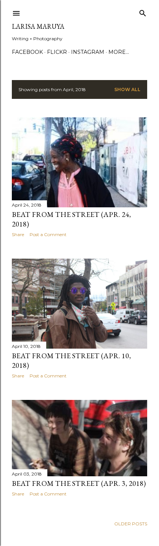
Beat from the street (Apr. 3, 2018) (79, 483)
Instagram (87, 52)
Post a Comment (48, 234)
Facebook (27, 52)
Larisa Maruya (38, 26)
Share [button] (18, 234)
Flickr (57, 52)
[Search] (142, 11)
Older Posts (130, 523)
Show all (127, 89)
